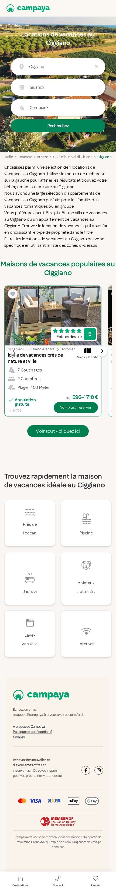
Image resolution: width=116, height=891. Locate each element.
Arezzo (42, 157)
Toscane (25, 157)
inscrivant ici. (22, 770)
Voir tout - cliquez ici (58, 431)
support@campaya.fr (30, 715)
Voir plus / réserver (75, 407)
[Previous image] (14, 351)
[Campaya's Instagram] (98, 770)
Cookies (19, 737)
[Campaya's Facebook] (85, 770)
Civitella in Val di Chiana (73, 157)
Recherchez (58, 126)
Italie (9, 157)
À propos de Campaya (29, 727)
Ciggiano (104, 157)
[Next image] (102, 351)
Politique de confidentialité (32, 732)
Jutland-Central (42, 349)
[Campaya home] (27, 8)
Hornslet (67, 349)
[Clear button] (96, 66)
